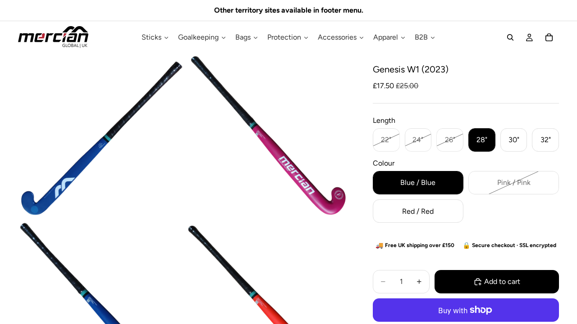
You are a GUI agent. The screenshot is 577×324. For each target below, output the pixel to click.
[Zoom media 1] (101, 136)
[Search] (510, 37)
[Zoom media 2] (269, 136)
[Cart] (549, 37)
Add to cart (502, 281)
